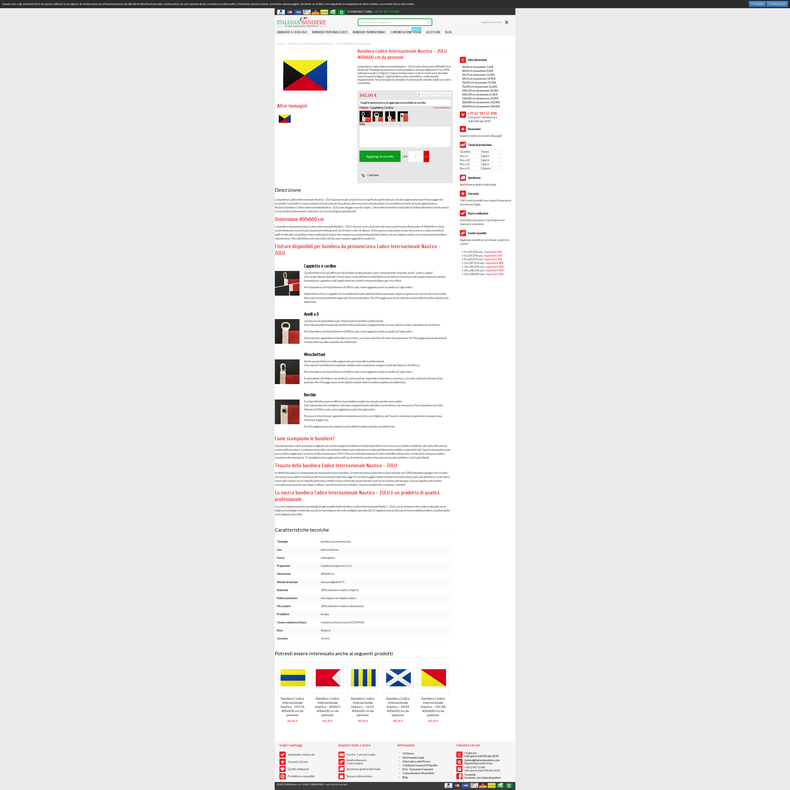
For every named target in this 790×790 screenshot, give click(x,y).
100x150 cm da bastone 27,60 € (479, 94)
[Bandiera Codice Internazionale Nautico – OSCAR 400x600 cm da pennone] (433, 677)
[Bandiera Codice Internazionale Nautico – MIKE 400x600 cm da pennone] (398, 677)
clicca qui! (496, 135)
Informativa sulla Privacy (416, 761)
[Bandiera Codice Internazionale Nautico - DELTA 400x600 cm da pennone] (292, 677)
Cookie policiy (777, 4)
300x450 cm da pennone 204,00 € (481, 106)
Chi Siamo (408, 753)
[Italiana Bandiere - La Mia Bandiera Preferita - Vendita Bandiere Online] (301, 22)
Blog (405, 777)
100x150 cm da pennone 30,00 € (480, 90)
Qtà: (405, 156)
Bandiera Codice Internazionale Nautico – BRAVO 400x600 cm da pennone (327, 706)
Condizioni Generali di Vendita (419, 765)
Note (362, 124)
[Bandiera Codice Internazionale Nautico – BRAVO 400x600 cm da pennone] (327, 677)
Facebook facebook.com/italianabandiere (483, 776)
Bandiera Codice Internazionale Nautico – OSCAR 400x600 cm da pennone (433, 706)
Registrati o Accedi (491, 22)
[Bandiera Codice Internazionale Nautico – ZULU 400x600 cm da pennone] (284, 113)
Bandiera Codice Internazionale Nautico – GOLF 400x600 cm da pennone (362, 706)
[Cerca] (428, 22)
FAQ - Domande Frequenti (417, 769)
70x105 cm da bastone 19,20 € (479, 82)
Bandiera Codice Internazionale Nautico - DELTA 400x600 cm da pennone (292, 706)
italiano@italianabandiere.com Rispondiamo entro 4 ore (482, 762)
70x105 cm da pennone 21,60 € (479, 86)
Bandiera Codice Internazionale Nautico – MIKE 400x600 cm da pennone (398, 706)
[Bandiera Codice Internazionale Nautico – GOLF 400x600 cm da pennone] (362, 677)
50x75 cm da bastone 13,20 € (478, 74)
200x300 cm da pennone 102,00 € (481, 102)
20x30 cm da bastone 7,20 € (477, 67)
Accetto (758, 4)
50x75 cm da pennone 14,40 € (478, 78)
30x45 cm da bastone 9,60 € (477, 70)
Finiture (376, 107)
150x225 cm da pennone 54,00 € (480, 98)
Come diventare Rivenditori (418, 773)
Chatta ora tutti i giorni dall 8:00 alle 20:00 (481, 754)
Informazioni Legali (413, 757)
